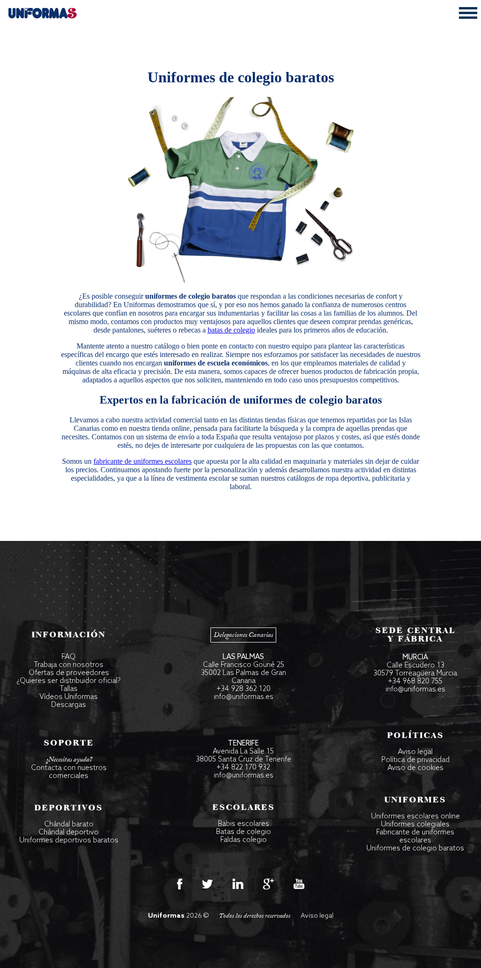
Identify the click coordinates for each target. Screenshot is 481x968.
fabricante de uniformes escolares (142, 461)
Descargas (68, 705)
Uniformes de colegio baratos (415, 848)
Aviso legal (415, 752)
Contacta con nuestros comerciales (69, 772)
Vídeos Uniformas (68, 697)
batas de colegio (231, 330)
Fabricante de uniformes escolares (415, 836)
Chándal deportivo (69, 832)
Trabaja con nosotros (68, 665)
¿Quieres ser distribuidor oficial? (68, 681)
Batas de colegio (243, 832)
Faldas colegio (243, 840)
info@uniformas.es (243, 697)
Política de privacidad (415, 760)
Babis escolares (243, 824)
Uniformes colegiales (415, 824)
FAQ (69, 657)
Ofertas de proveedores (69, 673)
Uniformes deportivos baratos (68, 840)
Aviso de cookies (415, 768)
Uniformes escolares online (415, 816)
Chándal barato (68, 824)
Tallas (69, 689)
